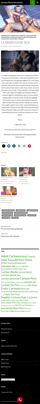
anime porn (15, 35)
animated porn (19, 263)
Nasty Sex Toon (12, 294)
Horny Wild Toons (7, 292)
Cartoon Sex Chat (6, 392)
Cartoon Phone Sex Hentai (11, 2)
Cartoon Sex (5, 37)
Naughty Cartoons (11, 297)
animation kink (32, 210)
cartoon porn (31, 35)
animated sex (21, 210)
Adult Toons (7, 259)
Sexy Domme (5, 332)
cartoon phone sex (21, 212)
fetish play (25, 289)
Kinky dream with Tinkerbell (10, 235)
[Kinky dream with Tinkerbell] (9, 171)
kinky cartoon (23, 37)
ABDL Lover (5, 359)
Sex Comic (32, 303)
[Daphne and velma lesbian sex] (9, 190)
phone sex (5, 300)
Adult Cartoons (11, 256)
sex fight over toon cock (8, 305)
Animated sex (5, 35)
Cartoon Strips (22, 285)
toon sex (15, 217)
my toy (2, 294)
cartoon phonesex (10, 278)
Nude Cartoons (29, 297)
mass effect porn (20, 215)
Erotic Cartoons (10, 288)
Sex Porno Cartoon (23, 305)
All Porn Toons (23, 260)
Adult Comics (28, 256)
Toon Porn (13, 39)
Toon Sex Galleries (9, 311)
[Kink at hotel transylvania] (27, 171)
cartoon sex (30, 281)
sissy (33, 305)
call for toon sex (19, 269)
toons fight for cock (23, 311)
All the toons (7, 263)
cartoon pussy (19, 282)
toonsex (21, 39)
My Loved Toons (32, 292)
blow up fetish (6, 269)
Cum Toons (32, 285)
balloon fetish (18, 266)
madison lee (17, 46)
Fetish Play (14, 37)
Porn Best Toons (14, 300)
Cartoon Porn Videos (8, 282)
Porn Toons (24, 300)
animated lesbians (8, 210)
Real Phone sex (6, 367)
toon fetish (5, 39)
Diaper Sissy (5, 363)
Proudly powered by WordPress (9, 401)
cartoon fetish (7, 212)
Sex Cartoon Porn (9, 302)
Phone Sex (32, 37)
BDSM (25, 266)
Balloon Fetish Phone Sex (9, 346)
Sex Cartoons (23, 302)
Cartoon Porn (28, 278)
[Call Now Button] (20, 399)
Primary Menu (37, 2)
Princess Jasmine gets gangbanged (12, 228)
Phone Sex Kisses (6, 329)
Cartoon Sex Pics (10, 284)
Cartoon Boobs (9, 271)
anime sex (22, 35)
